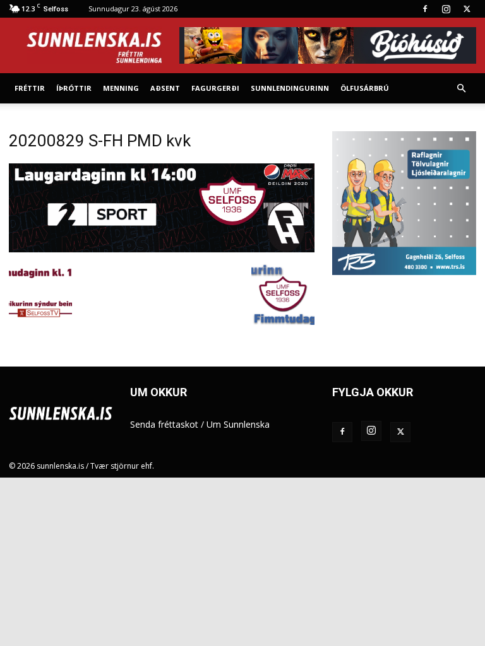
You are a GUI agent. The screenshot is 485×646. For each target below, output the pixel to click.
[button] (461, 89)
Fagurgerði (215, 88)
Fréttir (30, 88)
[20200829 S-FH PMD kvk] (161, 249)
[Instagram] (445, 9)
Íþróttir (74, 88)
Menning (121, 88)
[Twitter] (466, 9)
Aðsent (165, 88)
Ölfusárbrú (364, 88)
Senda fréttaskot (164, 424)
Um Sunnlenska (238, 424)
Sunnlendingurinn (290, 88)
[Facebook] (425, 9)
